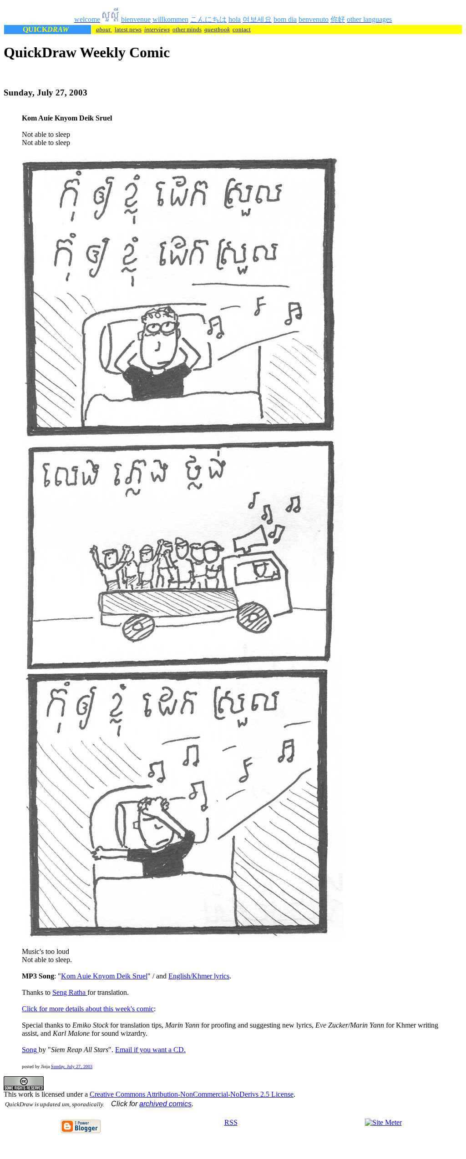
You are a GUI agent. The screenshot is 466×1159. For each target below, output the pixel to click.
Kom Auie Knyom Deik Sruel (104, 976)
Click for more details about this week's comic (88, 1009)
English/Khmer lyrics (198, 976)
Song (30, 1050)
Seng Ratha (69, 992)
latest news (128, 29)
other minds (187, 29)
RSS (231, 1122)
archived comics (165, 1104)
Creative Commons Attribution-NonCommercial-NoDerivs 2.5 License (192, 1094)
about (104, 29)
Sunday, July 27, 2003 (71, 1066)
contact (242, 29)
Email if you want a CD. (150, 1050)
